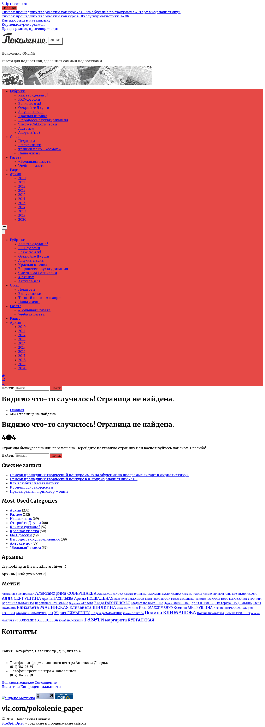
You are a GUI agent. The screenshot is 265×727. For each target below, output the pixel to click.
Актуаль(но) (29, 132)
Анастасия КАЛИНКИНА (164, 594)
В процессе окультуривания (43, 120)
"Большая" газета (25, 547)
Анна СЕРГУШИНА (21, 598)
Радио (15, 170)
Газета (15, 157)
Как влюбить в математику (34, 483)
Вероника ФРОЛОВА (81, 603)
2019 (21, 215)
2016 (21, 203)
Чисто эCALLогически (37, 124)
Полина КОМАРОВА (210, 613)
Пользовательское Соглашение (29, 682)
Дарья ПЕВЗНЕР (201, 603)
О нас (14, 137)
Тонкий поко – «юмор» (39, 149)
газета (94, 619)
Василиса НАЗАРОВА (207, 599)
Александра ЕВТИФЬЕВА (18, 593)
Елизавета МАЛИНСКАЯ (43, 607)
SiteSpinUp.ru (13, 723)
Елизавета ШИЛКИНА (93, 607)
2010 (22, 178)
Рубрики (17, 91)
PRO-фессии (29, 99)
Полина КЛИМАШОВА (170, 612)
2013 (21, 190)
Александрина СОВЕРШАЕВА (65, 593)
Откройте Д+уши (33, 108)
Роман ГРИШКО (237, 613)
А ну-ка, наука (30, 112)
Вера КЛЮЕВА (231, 599)
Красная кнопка (32, 116)
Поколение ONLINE (18, 53)
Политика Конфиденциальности (31, 687)
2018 (22, 211)
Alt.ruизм (26, 128)
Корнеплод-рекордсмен (31, 487)
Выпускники (29, 145)
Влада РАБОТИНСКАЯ (112, 603)
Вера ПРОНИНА (252, 599)
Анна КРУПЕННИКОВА (241, 594)
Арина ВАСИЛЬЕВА (57, 599)
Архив (15, 174)
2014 (21, 195)
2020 (22, 219)
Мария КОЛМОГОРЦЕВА (34, 613)
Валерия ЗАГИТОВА (157, 598)
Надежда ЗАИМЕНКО (106, 613)
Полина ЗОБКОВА (133, 613)
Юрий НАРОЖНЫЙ (71, 620)
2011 (21, 182)
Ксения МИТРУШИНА (193, 607)
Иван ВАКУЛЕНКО (127, 608)
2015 (21, 199)
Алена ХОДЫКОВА (110, 594)
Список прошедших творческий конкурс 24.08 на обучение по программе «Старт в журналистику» (99, 475)
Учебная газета (31, 166)
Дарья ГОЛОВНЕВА (176, 603)
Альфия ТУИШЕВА (135, 594)
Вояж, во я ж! (29, 103)
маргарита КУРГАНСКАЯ (129, 620)
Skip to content (14, 4)
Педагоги (26, 141)
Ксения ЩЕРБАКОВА (227, 608)
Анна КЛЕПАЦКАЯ (213, 594)
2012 (21, 186)
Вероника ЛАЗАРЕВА (18, 603)
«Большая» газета (34, 161)
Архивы (9, 574)
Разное (16, 514)
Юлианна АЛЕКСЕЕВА (38, 620)
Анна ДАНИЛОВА (192, 594)
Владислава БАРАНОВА (147, 603)
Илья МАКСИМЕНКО (156, 608)
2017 (21, 207)
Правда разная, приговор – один (39, 491)
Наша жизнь (29, 153)
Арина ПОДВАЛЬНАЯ (93, 598)
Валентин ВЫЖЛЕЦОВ (129, 598)
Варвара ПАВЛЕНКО (183, 599)
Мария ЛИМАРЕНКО (72, 613)
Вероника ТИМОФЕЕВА (51, 603)
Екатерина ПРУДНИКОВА (233, 603)
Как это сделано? (33, 95)
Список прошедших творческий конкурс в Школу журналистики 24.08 (73, 479)
